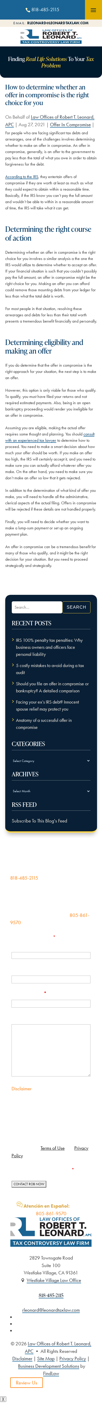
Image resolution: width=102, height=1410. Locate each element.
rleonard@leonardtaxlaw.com (58, 23)
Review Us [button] (26, 1382)
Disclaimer (22, 1089)
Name (18, 945)
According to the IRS (21, 176)
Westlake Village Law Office (54, 1280)
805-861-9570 (51, 1214)
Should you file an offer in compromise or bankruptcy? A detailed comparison (52, 687)
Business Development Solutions (48, 1366)
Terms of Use (53, 1148)
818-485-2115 (45, 10)
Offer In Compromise (70, 125)
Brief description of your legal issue (50, 1018)
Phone (19, 969)
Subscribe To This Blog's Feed (39, 821)
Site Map (46, 1358)
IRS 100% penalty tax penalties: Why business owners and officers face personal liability (49, 647)
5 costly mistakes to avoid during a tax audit (50, 669)
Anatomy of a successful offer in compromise (44, 723)
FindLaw (51, 1373)
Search (76, 607)
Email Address (29, 993)
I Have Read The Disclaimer (46, 1169)
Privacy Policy (72, 1358)
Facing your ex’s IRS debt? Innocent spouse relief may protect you (47, 705)
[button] (93, 10)
